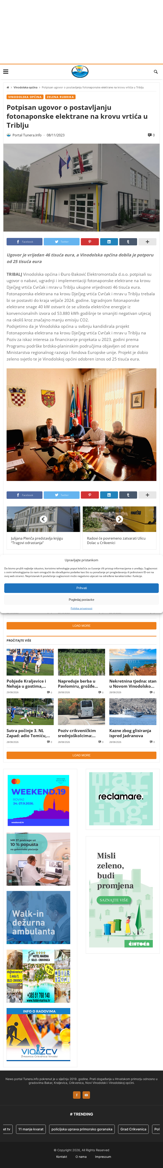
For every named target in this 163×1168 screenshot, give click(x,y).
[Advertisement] (81, 32)
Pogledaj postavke (81, 599)
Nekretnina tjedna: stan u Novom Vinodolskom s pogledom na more (132, 684)
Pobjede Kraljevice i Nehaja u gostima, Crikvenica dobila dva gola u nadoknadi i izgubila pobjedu (28, 684)
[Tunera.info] (80, 71)
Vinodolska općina (25, 87)
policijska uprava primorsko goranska (65, 1129)
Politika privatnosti (81, 608)
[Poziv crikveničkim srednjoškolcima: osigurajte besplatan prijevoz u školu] (81, 711)
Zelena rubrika (60, 97)
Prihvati (81, 588)
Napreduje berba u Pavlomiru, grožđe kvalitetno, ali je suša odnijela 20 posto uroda (81, 684)
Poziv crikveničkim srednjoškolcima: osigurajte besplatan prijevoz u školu (78, 733)
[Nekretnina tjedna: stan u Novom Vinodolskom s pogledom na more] (132, 662)
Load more (81, 625)
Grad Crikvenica (117, 1129)
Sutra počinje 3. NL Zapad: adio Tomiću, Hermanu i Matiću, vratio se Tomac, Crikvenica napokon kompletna (26, 733)
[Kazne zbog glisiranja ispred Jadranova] (132, 711)
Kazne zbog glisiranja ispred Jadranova (130, 733)
